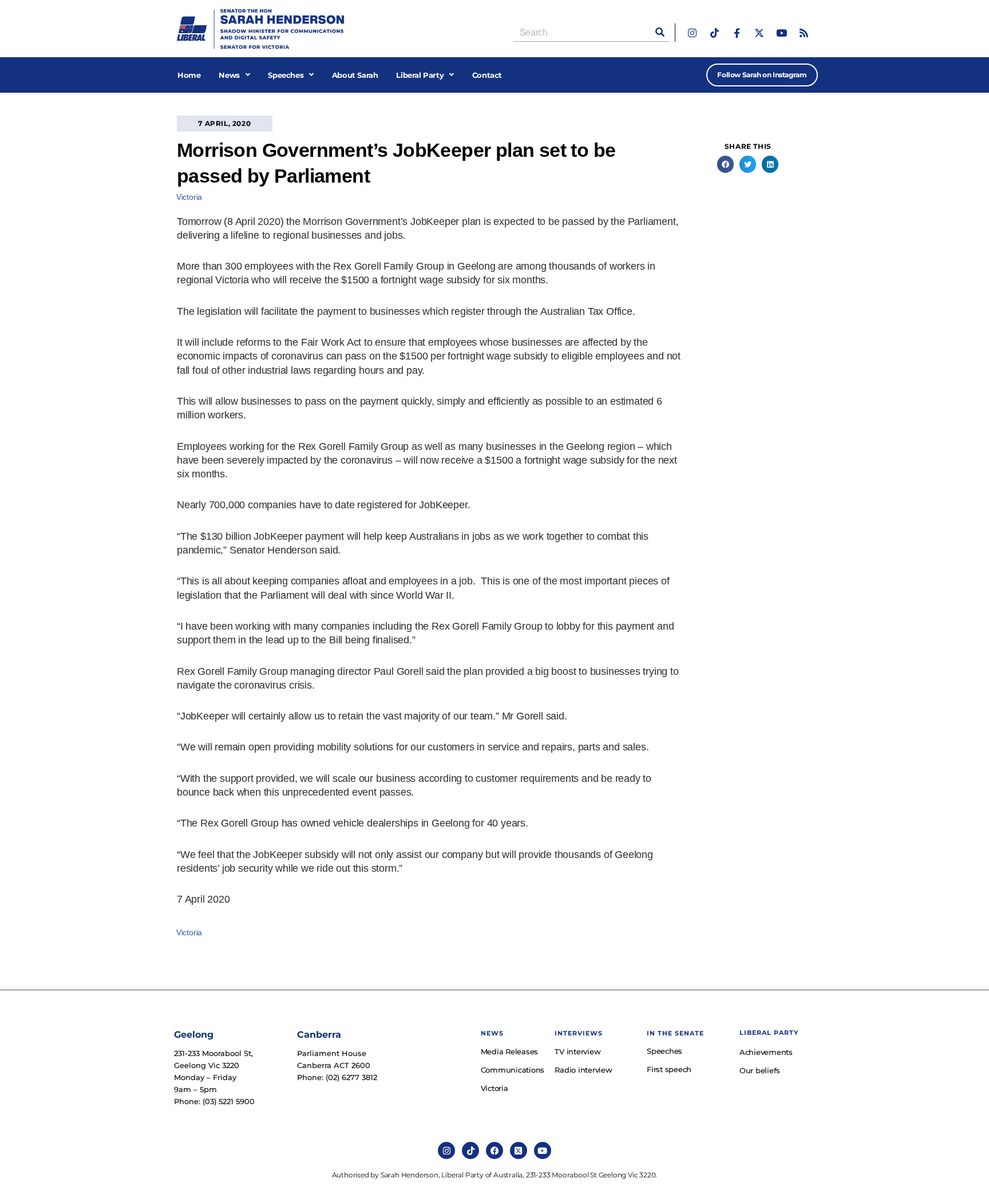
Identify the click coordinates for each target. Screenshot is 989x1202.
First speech (669, 1069)
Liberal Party (420, 75)
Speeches (285, 75)
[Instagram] (692, 33)
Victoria (189, 196)
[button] (725, 164)
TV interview (577, 1051)
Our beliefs (759, 1070)
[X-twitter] (759, 33)
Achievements (766, 1052)
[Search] (660, 32)
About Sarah (355, 75)
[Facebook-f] (737, 33)
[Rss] (804, 33)
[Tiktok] (714, 33)
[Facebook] (494, 1150)
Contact (487, 75)
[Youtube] (781, 33)
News (229, 75)
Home (188, 75)
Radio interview (583, 1069)
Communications (512, 1069)
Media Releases (510, 1051)
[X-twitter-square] (518, 1150)
